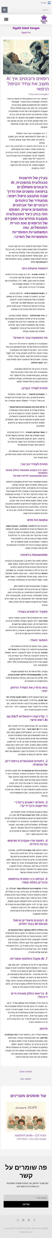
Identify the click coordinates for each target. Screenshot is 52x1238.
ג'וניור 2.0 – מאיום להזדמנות (30, 1135)
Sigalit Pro (26, 32)
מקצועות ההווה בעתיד (38, 94)
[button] (6, 19)
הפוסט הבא (25, 1079)
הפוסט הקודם (25, 1071)
